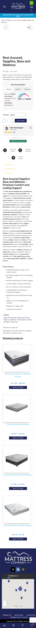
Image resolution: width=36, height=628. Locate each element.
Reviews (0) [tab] (8, 173)
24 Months (27, 89)
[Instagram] (23, 569)
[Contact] (22, 625)
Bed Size (6, 115)
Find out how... (9, 105)
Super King (14, 322)
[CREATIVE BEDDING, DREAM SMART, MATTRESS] (6, 27)
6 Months (18, 89)
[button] (4, 7)
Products (9, 20)
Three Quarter (12, 318)
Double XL (13, 320)
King (27, 318)
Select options (18, 387)
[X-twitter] (13, 569)
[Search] (13, 625)
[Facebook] (18, 569)
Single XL (6, 320)
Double (19, 318)
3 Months (9, 89)
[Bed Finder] (4, 625)
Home (3, 20)
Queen (24, 318)
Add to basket (21, 121)
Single (5, 318)
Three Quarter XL (22, 320)
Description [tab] (9, 165)
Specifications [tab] (10, 169)
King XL (8, 322)
